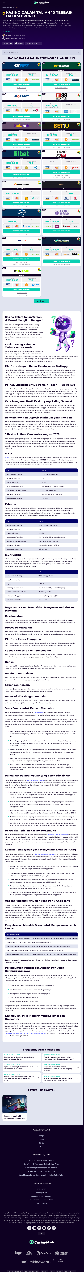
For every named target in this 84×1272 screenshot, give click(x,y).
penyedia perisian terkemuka (58, 834)
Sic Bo (41, 1143)
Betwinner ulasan (61, 88)
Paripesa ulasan (21, 262)
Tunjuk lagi (40, 301)
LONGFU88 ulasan (61, 176)
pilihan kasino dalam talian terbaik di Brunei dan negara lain (25, 1033)
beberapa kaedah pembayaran (44, 854)
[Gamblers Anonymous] (29, 1253)
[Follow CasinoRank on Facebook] (29, 1228)
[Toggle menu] (4, 3)
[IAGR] (18, 1253)
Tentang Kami (41, 1189)
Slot (41, 1146)
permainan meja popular (35, 780)
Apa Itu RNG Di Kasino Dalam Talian (41, 1171)
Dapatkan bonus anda (21, 84)
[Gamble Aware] (37, 1261)
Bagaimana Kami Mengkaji (41, 1196)
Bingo (41, 1135)
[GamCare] (44, 1253)
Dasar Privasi (42, 1203)
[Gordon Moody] (61, 1253)
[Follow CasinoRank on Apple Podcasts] (54, 1228)
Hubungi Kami (41, 1192)
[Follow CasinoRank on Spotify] (49, 1228)
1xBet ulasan (21, 88)
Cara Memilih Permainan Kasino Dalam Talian (41, 1164)
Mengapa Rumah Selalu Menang (41, 1160)
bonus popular (38, 712)
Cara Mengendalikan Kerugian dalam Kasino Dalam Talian (41, 1175)
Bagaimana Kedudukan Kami (41, 1200)
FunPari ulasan (22, 293)
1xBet (7, 457)
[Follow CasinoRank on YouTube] (44, 1228)
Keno (42, 1139)
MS (41, 1233)
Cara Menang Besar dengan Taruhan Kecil (41, 1168)
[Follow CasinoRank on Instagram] (34, 1228)
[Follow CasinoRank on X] (39, 1228)
